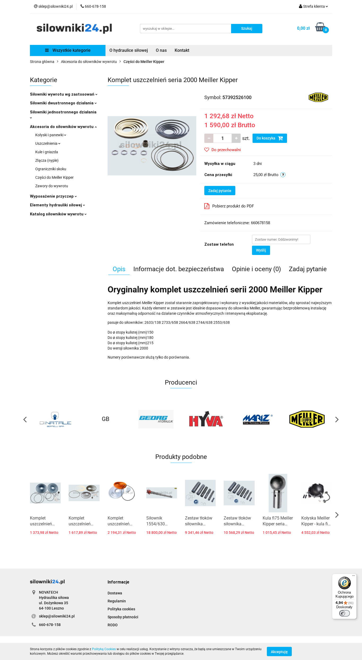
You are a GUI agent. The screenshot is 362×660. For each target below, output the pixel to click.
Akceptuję (279, 651)
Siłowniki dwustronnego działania (62, 103)
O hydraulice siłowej (128, 50)
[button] (118, 582)
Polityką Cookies (104, 649)
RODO (113, 625)
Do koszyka (266, 138)
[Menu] (353, 577)
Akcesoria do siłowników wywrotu (62, 126)
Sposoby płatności (123, 617)
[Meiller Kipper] (318, 97)
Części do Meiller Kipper (54, 177)
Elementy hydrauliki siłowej (56, 205)
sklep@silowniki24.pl (57, 616)
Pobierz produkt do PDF (233, 206)
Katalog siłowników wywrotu (57, 214)
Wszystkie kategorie (71, 50)
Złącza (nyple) (47, 160)
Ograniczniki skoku (50, 169)
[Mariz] (256, 419)
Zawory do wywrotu (51, 186)
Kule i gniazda (46, 152)
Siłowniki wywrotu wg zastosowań (62, 94)
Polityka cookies (121, 609)
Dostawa (115, 593)
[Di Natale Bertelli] (55, 419)
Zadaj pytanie (219, 191)
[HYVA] (206, 419)
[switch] (344, 613)
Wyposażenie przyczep (52, 196)
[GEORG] (156, 419)
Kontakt (182, 50)
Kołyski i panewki (49, 135)
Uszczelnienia (46, 143)
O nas (161, 50)
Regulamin (117, 601)
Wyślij (261, 250)
